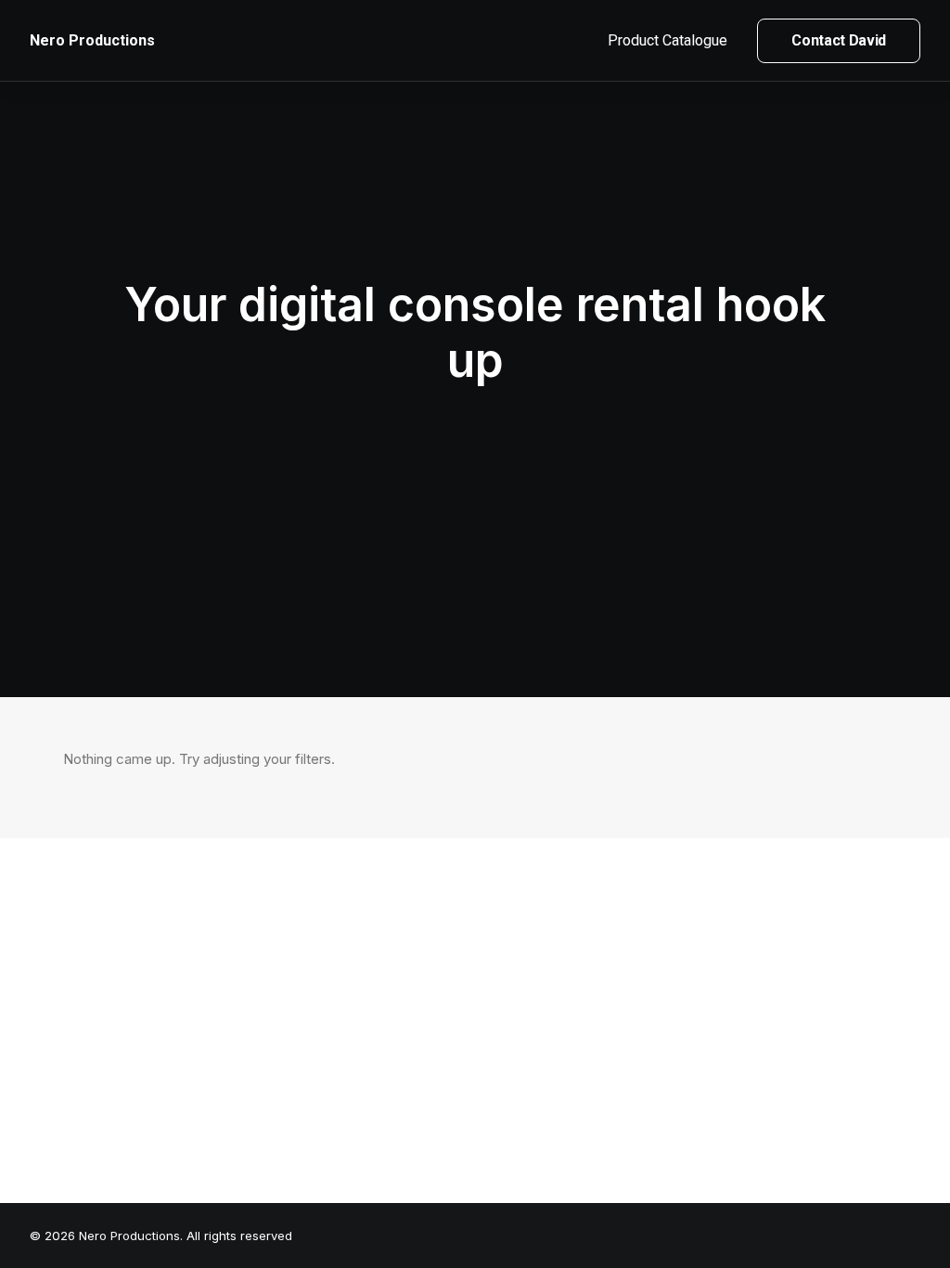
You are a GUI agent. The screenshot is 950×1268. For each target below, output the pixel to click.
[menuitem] (674, 41)
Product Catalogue (667, 40)
